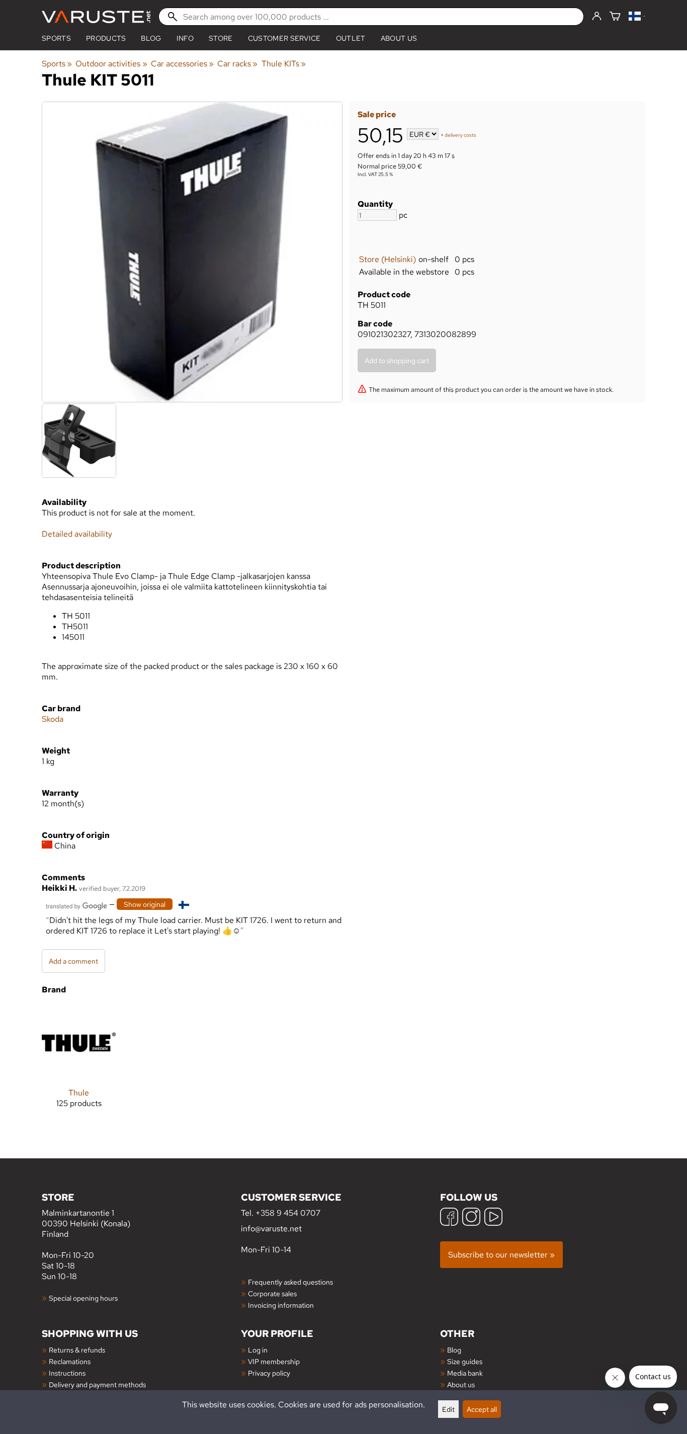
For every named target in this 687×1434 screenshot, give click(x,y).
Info (185, 38)
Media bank (465, 1373)
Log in (258, 1350)
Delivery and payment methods (97, 1384)
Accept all (482, 1409)
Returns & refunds (77, 1350)
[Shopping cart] (615, 17)
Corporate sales (272, 1293)
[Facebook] (449, 1218)
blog (151, 38)
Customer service (284, 38)
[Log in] (597, 17)
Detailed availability (77, 534)
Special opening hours (83, 1298)
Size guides (464, 1361)
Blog (454, 1350)
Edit (448, 1409)
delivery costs (460, 135)
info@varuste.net (271, 1228)
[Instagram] (471, 1218)
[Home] (96, 17)
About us (399, 38)
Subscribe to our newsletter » (501, 1254)
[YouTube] (493, 1218)
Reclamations (70, 1361)
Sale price (377, 114)
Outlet (351, 38)
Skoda (52, 719)
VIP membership (274, 1361)
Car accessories (182, 63)
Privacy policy (269, 1373)
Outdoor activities (111, 63)
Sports (56, 38)
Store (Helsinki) (387, 259)
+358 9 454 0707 (287, 1213)
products (106, 38)
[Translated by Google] (76, 905)
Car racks (237, 63)
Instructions (67, 1373)
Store (221, 38)
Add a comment (73, 961)
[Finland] (637, 17)
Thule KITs (284, 63)
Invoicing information (281, 1305)
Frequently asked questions (290, 1282)
